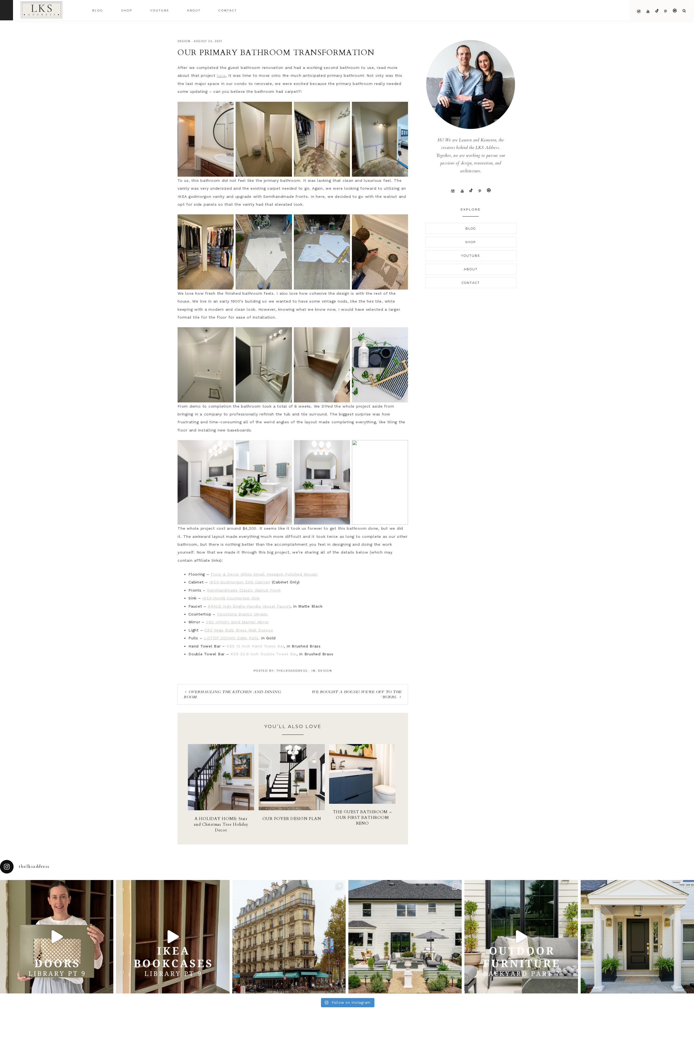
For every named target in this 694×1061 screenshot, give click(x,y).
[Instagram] (453, 191)
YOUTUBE (470, 256)
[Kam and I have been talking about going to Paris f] (289, 936)
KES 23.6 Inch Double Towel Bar (263, 654)
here (221, 75)
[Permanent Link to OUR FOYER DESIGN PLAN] (292, 809)
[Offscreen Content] (6, 10)
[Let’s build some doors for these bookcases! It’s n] (56, 936)
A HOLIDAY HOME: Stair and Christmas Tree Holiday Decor (221, 824)
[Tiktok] (471, 191)
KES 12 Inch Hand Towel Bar (255, 646)
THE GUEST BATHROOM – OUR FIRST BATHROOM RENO (362, 817)
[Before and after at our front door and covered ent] (637, 936)
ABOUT (471, 269)
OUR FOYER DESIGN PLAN (291, 818)
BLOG (470, 228)
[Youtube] (462, 191)
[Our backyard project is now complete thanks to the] (521, 936)
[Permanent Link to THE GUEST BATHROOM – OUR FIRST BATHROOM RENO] (362, 802)
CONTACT (471, 283)
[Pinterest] (480, 191)
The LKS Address (50, 10)
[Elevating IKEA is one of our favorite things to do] (172, 936)
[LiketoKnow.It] (488, 191)
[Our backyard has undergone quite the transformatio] (405, 936)
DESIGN (184, 41)
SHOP (470, 242)
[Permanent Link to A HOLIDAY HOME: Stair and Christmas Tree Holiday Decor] (221, 809)
